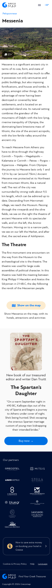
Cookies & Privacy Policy (15, 563)
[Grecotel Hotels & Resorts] (13, 469)
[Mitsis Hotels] (38, 469)
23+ (10, 54)
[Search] (32, 4)
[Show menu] (47, 4)
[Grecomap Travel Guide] (9, 4)
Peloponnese (10, 13)
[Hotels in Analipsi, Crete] (38, 480)
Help (32, 563)
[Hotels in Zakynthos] (38, 503)
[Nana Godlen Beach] (38, 492)
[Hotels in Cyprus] (13, 480)
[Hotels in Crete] (13, 492)
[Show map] (39, 4)
